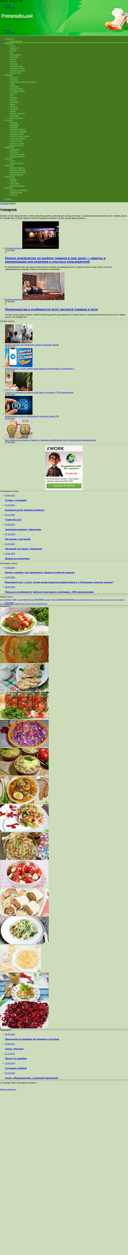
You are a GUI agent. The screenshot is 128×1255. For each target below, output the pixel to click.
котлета (39, 599)
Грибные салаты (17, 129)
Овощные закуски (18, 172)
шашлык (40, 604)
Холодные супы (17, 68)
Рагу (12, 95)
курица (70, 599)
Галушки (14, 109)
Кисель (13, 179)
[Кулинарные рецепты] (16, 26)
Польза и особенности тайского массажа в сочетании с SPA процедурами (39, 392)
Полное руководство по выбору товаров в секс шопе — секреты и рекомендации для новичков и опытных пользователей (55, 259)
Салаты (9, 120)
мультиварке (85, 600)
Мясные (14, 77)
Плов (12, 84)
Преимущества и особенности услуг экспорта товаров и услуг (51, 309)
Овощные (14, 86)
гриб (14, 599)
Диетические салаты (19, 136)
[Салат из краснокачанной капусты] (24, 747)
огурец (101, 600)
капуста (26, 599)
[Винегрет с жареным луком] (24, 1028)
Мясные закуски (17, 168)
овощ (96, 600)
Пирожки (14, 152)
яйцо (46, 604)
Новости (14, 195)
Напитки (9, 177)
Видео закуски (16, 174)
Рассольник (15, 55)
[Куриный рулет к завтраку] (24, 690)
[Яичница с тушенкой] (24, 1000)
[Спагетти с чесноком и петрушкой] (24, 943)
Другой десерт (16, 163)
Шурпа (13, 61)
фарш (28, 604)
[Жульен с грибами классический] (24, 775)
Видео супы (15, 73)
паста (111, 600)
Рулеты (13, 100)
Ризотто (13, 93)
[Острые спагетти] (20, 971)
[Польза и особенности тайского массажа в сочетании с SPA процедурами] (18, 390)
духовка (19, 600)
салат (9, 603)
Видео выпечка (17, 154)
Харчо (13, 59)
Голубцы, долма (17, 91)
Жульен (13, 107)
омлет (106, 600)
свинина (18, 604)
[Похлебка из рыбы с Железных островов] (24, 803)
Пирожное (15, 150)
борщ (1, 600)
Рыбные (14, 80)
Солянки (14, 57)
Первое (9, 43)
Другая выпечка (17, 156)
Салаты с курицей (18, 131)
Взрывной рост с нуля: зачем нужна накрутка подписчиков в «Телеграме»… (40, 369)
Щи (11, 52)
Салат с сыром (17, 143)
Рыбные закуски (17, 170)
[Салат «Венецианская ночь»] (24, 831)
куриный (62, 599)
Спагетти (14, 102)
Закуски (9, 165)
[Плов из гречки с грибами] (24, 662)
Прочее (9, 188)
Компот (13, 181)
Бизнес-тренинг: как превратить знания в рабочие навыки (32, 345)
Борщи (13, 50)
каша (32, 600)
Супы (12, 46)
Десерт (9, 159)
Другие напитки (17, 186)
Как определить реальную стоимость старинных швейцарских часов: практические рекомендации (50, 440)
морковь (77, 600)
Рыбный (14, 127)
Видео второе (16, 118)
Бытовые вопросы (18, 190)
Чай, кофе (14, 183)
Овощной (14, 125)
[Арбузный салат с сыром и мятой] (24, 887)
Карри (13, 111)
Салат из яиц (16, 141)
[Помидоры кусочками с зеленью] (24, 719)
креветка (54, 600)
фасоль (33, 604)
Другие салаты (17, 145)
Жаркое (13, 98)
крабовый (47, 600)
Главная (4, 203)
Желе (12, 161)
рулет (2, 604)
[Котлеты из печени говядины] (24, 634)
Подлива (14, 116)
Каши (12, 104)
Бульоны (14, 64)
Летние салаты (17, 134)
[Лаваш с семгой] (24, 915)
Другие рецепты (17, 70)
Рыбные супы (16, 66)
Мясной (13, 122)
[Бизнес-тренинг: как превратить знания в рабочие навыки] (18, 342)
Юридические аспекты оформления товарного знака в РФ (32, 416)
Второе (9, 75)
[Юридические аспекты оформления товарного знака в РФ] (18, 414)
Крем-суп (14, 48)
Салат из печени (17, 138)
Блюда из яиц (16, 89)
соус (24, 604)
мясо (92, 600)
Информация (16, 41)
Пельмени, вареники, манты (23, 82)
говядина (7, 600)
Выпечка (10, 147)
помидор (121, 600)
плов (116, 600)
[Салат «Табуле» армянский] (24, 859)
